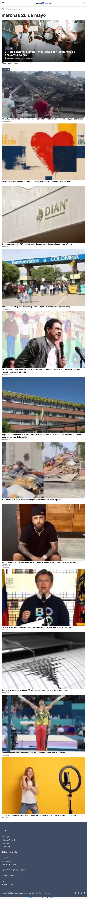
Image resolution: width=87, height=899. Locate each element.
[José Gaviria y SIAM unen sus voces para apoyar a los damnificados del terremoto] (43, 151)
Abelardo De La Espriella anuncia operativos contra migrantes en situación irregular (37, 307)
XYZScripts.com (54, 898)
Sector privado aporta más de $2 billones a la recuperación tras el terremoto (34, 690)
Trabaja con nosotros (9, 864)
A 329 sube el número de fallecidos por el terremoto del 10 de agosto (31, 500)
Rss (3, 881)
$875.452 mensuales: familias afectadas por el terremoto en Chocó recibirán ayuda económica (42, 119)
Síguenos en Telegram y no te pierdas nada (16, 870)
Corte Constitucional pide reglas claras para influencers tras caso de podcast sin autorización (42, 815)
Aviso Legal (5, 837)
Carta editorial (6, 861)
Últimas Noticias (7, 884)
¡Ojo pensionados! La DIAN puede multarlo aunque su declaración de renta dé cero (37, 244)
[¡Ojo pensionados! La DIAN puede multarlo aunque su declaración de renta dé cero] (43, 214)
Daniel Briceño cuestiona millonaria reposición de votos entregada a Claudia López (37, 627)
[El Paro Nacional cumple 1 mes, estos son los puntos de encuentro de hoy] (43, 41)
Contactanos (6, 846)
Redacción (5, 858)
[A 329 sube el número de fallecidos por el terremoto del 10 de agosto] (43, 470)
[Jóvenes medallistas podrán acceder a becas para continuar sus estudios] (43, 723)
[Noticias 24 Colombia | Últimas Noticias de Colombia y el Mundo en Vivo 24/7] (43, 3)
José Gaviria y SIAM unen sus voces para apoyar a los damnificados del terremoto (37, 181)
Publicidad (5, 843)
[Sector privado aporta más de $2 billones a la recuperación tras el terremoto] (43, 660)
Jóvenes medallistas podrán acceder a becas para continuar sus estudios (33, 753)
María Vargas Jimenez (13, 58)
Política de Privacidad (9, 840)
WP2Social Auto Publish (35, 898)
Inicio (5, 9)
